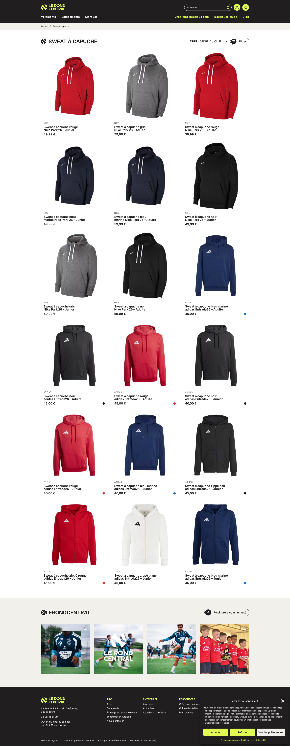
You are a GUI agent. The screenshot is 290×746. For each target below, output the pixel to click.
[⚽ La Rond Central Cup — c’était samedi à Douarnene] (224, 649)
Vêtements (48, 16)
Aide (109, 699)
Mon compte (186, 712)
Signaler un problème (154, 712)
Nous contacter (115, 720)
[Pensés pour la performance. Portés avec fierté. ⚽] (65, 649)
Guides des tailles (188, 708)
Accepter (216, 732)
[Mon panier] (245, 7)
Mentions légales (50, 740)
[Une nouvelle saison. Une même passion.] (118, 649)
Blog (246, 16)
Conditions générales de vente (78, 740)
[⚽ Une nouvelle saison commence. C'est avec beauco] (171, 649)
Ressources (187, 699)
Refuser (242, 732)
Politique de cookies (230, 740)
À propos (148, 704)
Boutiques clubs (225, 16)
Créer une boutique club (192, 16)
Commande (113, 708)
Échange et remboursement (122, 712)
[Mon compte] (237, 7)
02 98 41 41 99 (49, 716)
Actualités (148, 708)
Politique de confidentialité (253, 740)
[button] (283, 701)
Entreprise (150, 699)
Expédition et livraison (119, 716)
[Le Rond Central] (53, 7)
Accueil (44, 26)
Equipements (70, 16)
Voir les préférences (270, 732)
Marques (91, 16)
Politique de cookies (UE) (143, 740)
